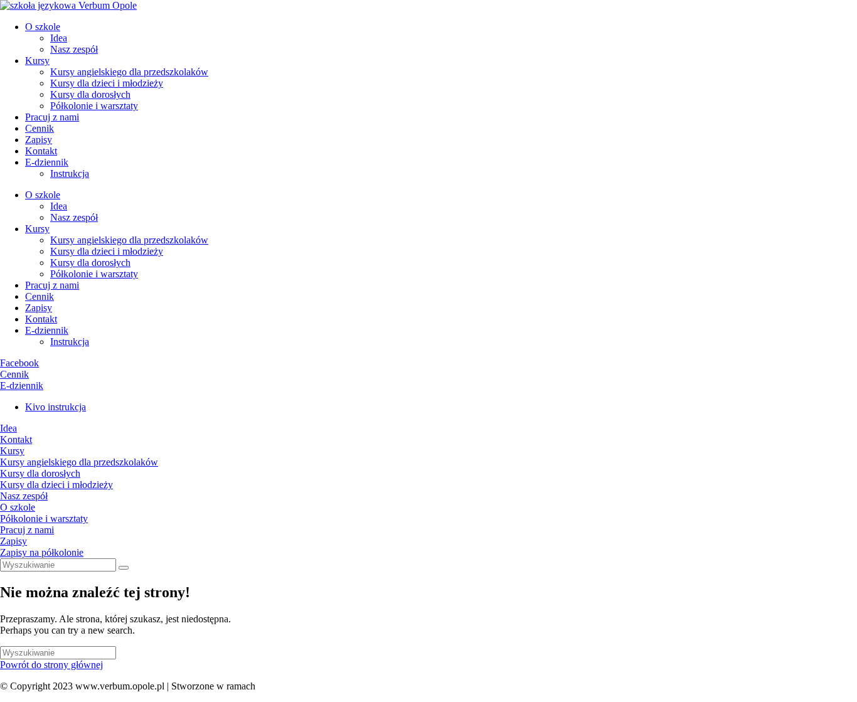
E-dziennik (46, 162)
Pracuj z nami (52, 117)
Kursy (37, 60)
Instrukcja (69, 173)
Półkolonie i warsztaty (94, 105)
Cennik (39, 128)
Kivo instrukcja (55, 407)
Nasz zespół (74, 49)
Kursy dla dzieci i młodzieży (106, 83)
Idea (58, 38)
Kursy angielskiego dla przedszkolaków (129, 71)
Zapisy (38, 139)
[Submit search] (124, 568)
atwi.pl (271, 686)
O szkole (42, 26)
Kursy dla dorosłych (90, 94)
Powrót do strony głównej (51, 664)
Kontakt (41, 151)
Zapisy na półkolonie (41, 552)
